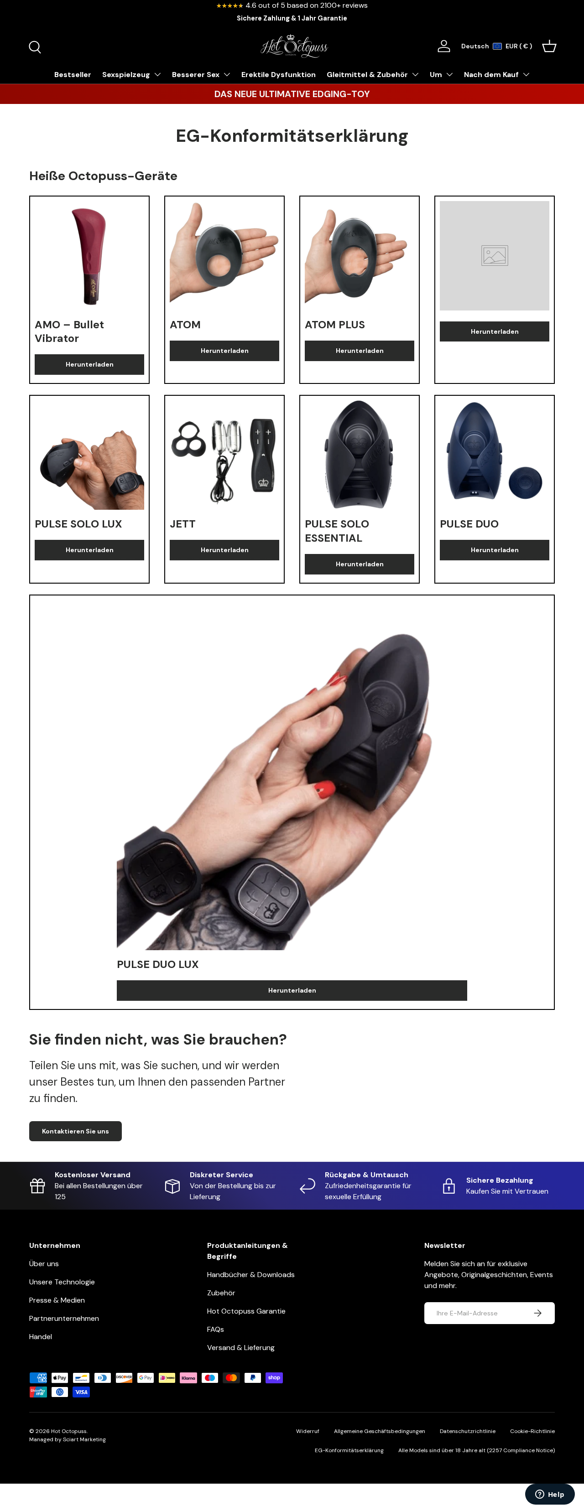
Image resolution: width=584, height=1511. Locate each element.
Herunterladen (90, 364)
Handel (40, 1336)
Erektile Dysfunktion (278, 74)
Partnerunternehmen (64, 1318)
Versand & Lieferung (241, 1347)
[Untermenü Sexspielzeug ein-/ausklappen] (157, 74)
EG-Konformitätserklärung (349, 1450)
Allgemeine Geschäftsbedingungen (379, 1431)
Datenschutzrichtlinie (467, 1431)
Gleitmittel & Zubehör (367, 74)
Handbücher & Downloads (251, 1274)
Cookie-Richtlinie (532, 1431)
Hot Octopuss (69, 1431)
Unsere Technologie (62, 1282)
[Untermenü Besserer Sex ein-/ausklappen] (226, 74)
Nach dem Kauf (491, 74)
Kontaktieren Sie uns (75, 1131)
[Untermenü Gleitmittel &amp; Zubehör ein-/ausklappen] (415, 74)
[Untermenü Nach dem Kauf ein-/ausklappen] (526, 74)
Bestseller (72, 74)
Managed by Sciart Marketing (67, 1439)
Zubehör (221, 1293)
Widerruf (307, 1431)
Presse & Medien (57, 1300)
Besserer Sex (195, 74)
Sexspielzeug (126, 74)
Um (436, 74)
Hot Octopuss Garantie (246, 1311)
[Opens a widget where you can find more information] (550, 1495)
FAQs (215, 1329)
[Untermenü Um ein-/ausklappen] (449, 74)
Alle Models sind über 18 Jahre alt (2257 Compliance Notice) (476, 1450)
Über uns (44, 1263)
